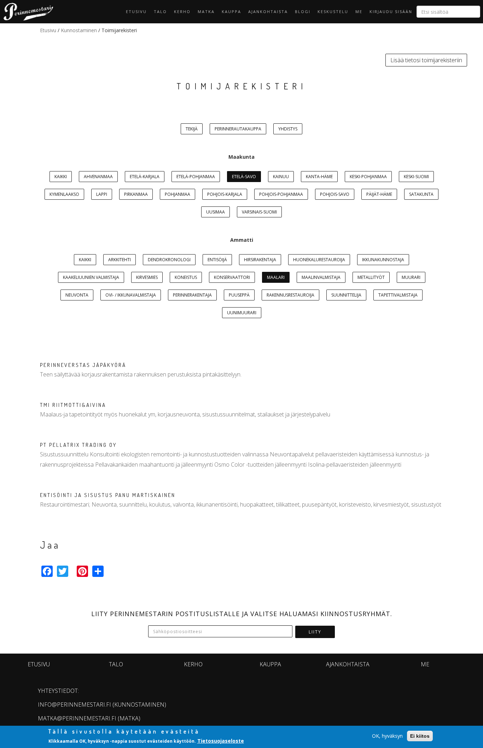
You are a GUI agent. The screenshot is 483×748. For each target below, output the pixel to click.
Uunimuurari (241, 313)
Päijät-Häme (379, 194)
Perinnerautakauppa (238, 129)
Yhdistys (287, 129)
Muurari (411, 277)
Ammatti (241, 239)
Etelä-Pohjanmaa (195, 177)
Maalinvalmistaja (321, 277)
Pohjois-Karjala (224, 194)
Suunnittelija (346, 295)
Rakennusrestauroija (290, 295)
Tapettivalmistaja (398, 295)
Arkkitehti (119, 260)
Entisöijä (217, 260)
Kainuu (281, 177)
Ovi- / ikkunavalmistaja (130, 295)
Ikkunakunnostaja (383, 260)
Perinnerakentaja (192, 295)
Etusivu (136, 11)
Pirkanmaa (136, 194)
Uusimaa (215, 212)
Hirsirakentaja (260, 260)
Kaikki (60, 177)
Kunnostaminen (79, 30)
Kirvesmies (147, 277)
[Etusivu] (26, 12)
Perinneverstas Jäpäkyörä (83, 365)
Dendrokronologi (169, 260)
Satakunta (421, 194)
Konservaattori (232, 277)
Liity (315, 632)
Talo (160, 11)
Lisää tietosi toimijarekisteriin (426, 60)
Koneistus (186, 277)
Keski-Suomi (416, 177)
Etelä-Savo (244, 177)
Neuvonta (76, 295)
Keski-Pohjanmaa (368, 177)
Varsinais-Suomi (259, 212)
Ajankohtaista (268, 11)
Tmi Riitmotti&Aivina (73, 405)
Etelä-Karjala (144, 177)
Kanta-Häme (319, 177)
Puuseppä (239, 295)
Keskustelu (333, 11)
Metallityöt (371, 277)
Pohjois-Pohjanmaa (281, 194)
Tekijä (192, 129)
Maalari (276, 277)
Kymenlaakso (64, 194)
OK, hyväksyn (387, 735)
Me (358, 11)
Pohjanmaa (177, 194)
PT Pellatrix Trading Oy (78, 445)
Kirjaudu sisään (390, 11)
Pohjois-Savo (334, 194)
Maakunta (241, 156)
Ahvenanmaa (98, 177)
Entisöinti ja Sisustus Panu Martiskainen (107, 495)
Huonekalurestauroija (319, 260)
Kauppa (231, 11)
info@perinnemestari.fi (74, 704)
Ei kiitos (420, 736)
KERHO (182, 11)
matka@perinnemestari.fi (77, 718)
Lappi (101, 194)
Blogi (302, 11)
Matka (206, 11)
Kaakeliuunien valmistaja (91, 277)
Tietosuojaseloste (220, 740)
